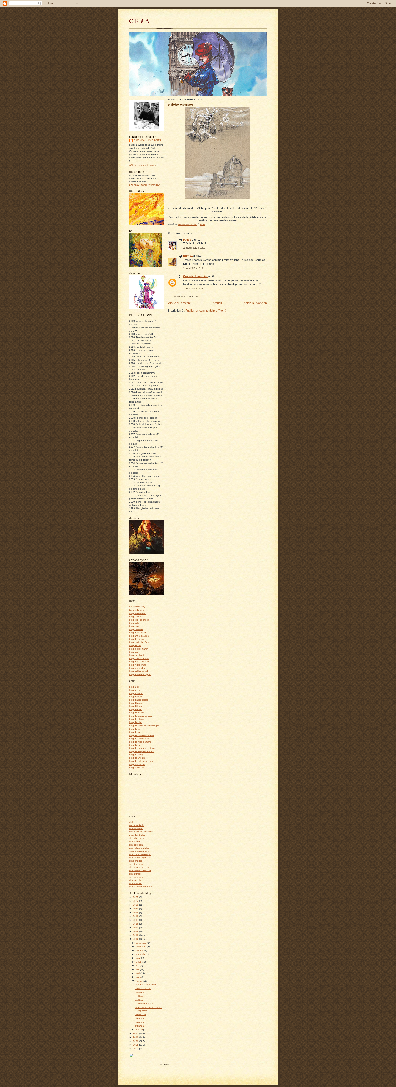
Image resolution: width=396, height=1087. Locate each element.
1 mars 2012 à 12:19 (193, 268)
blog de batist (136, 712)
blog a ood (135, 690)
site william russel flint (140, 870)
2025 (136, 897)
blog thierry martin (138, 649)
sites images (135, 860)
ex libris (139, 996)
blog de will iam (137, 757)
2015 (136, 927)
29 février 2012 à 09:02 (194, 248)
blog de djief (135, 722)
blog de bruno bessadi (141, 716)
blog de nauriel (137, 639)
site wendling (136, 880)
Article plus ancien (255, 302)
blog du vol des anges (141, 761)
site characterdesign (140, 854)
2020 (136, 908)
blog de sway (136, 754)
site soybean (136, 844)
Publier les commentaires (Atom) (205, 310)
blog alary (134, 652)
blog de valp (135, 645)
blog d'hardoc (136, 703)
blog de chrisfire (137, 719)
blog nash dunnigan (140, 674)
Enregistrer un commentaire (186, 296)
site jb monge (136, 864)
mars (138, 977)
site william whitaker (139, 848)
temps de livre (136, 610)
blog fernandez (137, 668)
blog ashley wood (138, 671)
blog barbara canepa (140, 661)
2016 (136, 924)
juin (138, 965)
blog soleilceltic (137, 767)
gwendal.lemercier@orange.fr (144, 185)
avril (138, 973)
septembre (142, 954)
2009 (136, 1041)
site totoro (134, 841)
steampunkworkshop (140, 851)
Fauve (187, 239)
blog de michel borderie (141, 735)
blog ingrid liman (137, 665)
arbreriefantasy (137, 606)
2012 (136, 939)
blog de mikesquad (139, 738)
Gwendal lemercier (147, 140)
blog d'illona (135, 706)
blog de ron (135, 745)
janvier (139, 1029)
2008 (136, 1045)
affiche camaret (143, 988)
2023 (136, 905)
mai (138, 969)
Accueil (217, 302)
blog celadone (136, 616)
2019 (136, 912)
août (138, 958)
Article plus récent (179, 302)
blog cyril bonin (137, 655)
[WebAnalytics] (133, 1058)
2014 (136, 931)
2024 (136, 901)
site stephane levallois (141, 831)
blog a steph (136, 693)
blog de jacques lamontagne (144, 725)
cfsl (131, 822)
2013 (136, 935)
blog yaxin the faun (139, 642)
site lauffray (135, 874)
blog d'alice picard (138, 700)
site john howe (137, 838)
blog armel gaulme (139, 635)
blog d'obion (135, 709)
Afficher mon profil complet (143, 165)
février (139, 981)
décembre (141, 943)
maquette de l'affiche (146, 984)
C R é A (139, 21)
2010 (136, 1037)
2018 (136, 916)
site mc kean (136, 828)
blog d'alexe (135, 696)
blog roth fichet (137, 764)
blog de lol (134, 732)
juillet (139, 962)
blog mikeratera (137, 613)
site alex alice (136, 877)
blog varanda (136, 629)
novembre (141, 946)
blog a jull (134, 687)
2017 (136, 920)
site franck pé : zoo (139, 867)
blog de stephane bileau (142, 748)
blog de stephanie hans (141, 751)
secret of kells (136, 825)
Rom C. (188, 255)
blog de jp (134, 729)
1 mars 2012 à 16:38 (193, 288)
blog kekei (134, 623)
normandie (140, 1014)
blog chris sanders (138, 658)
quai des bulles (137, 835)
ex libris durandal (144, 1003)
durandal (139, 1018)
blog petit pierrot (137, 632)
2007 (136, 1048)
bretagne (140, 992)
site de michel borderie (141, 886)
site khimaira (135, 883)
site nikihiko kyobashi (140, 857)
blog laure (134, 626)
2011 (136, 1033)
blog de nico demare (140, 741)
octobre (140, 950)
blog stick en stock (139, 619)
